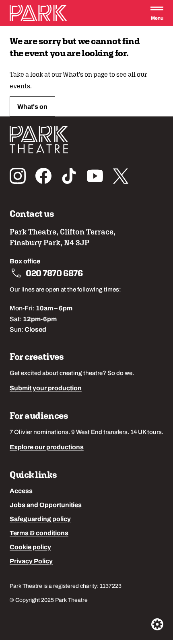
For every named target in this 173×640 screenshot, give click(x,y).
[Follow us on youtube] (95, 176)
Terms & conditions (39, 533)
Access (21, 491)
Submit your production (46, 388)
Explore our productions (47, 447)
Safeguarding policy (40, 519)
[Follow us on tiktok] (69, 176)
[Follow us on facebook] (43, 176)
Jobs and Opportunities (46, 505)
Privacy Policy (31, 561)
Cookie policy (30, 547)
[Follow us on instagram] (18, 176)
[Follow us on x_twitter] (121, 176)
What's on (32, 107)
